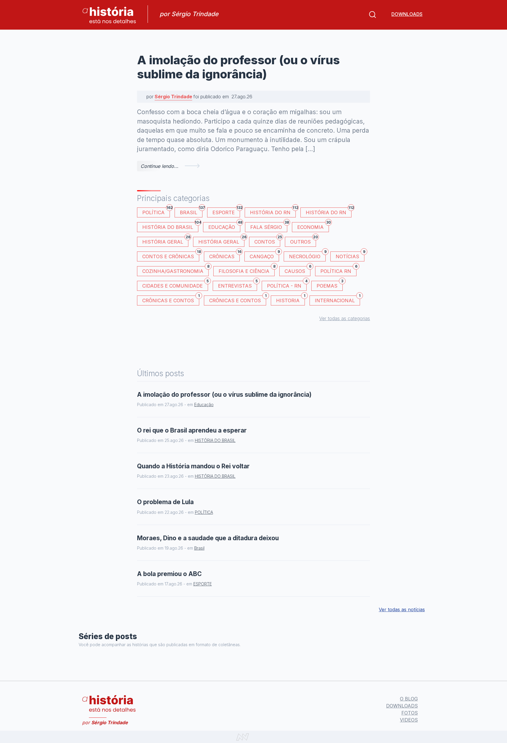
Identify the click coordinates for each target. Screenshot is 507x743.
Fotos (409, 713)
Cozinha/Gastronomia (175, 270)
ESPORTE (226, 211)
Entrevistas (237, 285)
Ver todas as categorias (344, 318)
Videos (409, 720)
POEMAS (330, 285)
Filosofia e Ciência (247, 270)
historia (290, 299)
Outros (303, 241)
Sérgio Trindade (173, 96)
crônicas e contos (237, 299)
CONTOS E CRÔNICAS (170, 255)
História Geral (165, 241)
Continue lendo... (159, 166)
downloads (406, 14)
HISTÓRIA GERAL (221, 241)
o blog (409, 699)
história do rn (328, 211)
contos (267, 241)
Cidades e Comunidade (175, 285)
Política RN (338, 270)
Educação (224, 226)
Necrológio (307, 255)
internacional (337, 299)
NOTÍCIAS (350, 255)
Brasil (191, 211)
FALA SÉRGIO (268, 226)
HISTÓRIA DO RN (273, 211)
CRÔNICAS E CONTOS (170, 299)
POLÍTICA (156, 211)
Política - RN (287, 285)
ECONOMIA (313, 226)
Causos (297, 270)
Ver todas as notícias (402, 609)
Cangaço (264, 255)
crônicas (224, 255)
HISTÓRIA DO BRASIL (170, 226)
